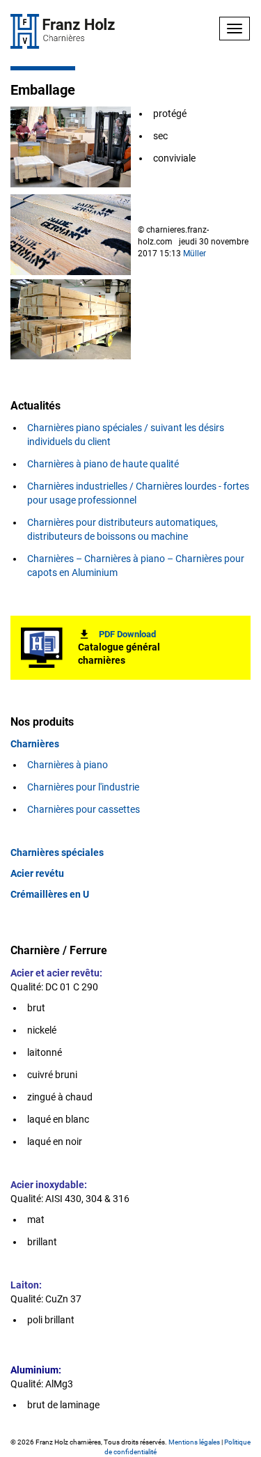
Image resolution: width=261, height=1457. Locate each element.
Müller (194, 253)
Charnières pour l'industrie (83, 787)
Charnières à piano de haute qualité (103, 463)
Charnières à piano (68, 764)
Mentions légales (194, 1442)
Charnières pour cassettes (83, 809)
